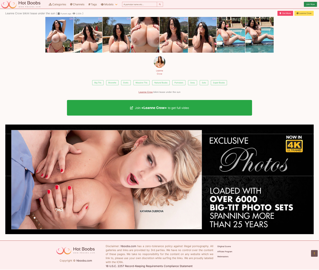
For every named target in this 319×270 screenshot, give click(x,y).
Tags (94, 4)
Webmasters (222, 256)
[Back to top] (314, 253)
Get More (286, 13)
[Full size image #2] (117, 35)
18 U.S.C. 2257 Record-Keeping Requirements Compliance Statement (149, 266)
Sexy (192, 82)
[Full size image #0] (59, 35)
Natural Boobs (160, 82)
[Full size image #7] (259, 35)
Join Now (310, 4)
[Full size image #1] (88, 35)
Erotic (126, 82)
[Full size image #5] (202, 35)
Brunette (112, 82)
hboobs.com (84, 260)
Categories (59, 4)
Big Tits (97, 82)
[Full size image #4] (174, 35)
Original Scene (224, 246)
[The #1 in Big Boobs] (159, 233)
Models (108, 4)
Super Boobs (219, 82)
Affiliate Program (224, 251)
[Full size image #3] (145, 35)
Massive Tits (141, 82)
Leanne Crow (305, 13)
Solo (204, 82)
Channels (78, 4)
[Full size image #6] (231, 35)
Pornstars (178, 82)
